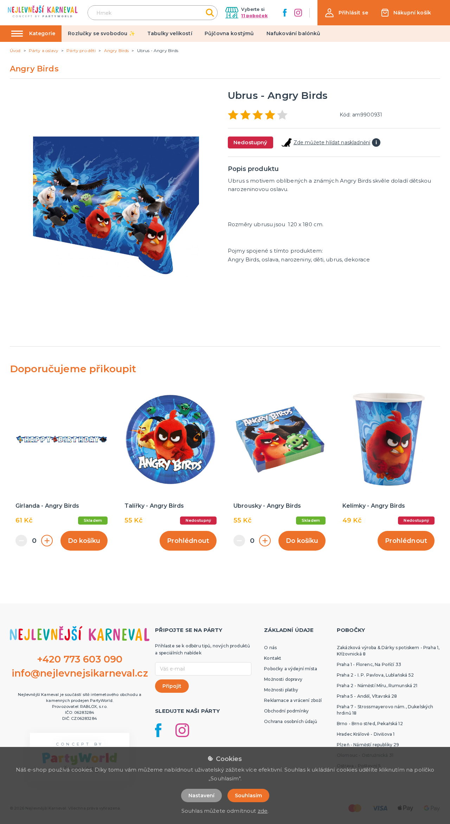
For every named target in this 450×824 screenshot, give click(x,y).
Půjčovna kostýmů (229, 33)
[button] (346, 12)
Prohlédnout (188, 541)
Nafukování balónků (293, 33)
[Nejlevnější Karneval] (43, 12)
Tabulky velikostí (169, 33)
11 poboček (254, 15)
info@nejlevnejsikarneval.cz (80, 673)
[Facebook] (285, 13)
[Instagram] (298, 13)
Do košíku (84, 541)
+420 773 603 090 (80, 659)
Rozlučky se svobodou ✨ (101, 33)
